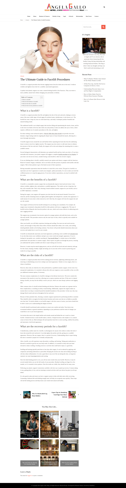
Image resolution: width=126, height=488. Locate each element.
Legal (64, 16)
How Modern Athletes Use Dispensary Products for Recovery (30, 434)
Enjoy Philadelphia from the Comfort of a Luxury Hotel (49, 463)
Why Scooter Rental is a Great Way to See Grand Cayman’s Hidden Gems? (69, 434)
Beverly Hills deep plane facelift (53, 133)
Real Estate (89, 16)
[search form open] (104, 7)
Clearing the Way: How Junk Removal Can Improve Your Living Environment (49, 434)
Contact (97, 16)
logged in (29, 475)
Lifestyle (71, 16)
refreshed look (74, 233)
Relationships (79, 16)
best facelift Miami (53, 238)
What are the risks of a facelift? (29, 103)
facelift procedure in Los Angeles (67, 154)
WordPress (91, 485)
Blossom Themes (79, 485)
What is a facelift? (26, 99)
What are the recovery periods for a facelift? (32, 105)
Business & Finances (44, 16)
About (34, 16)
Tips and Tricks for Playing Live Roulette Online (29, 463)
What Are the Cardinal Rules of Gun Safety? (69, 463)
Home (28, 16)
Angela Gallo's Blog (44, 485)
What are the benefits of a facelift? (30, 101)
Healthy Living (56, 16)
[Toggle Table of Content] (40, 97)
